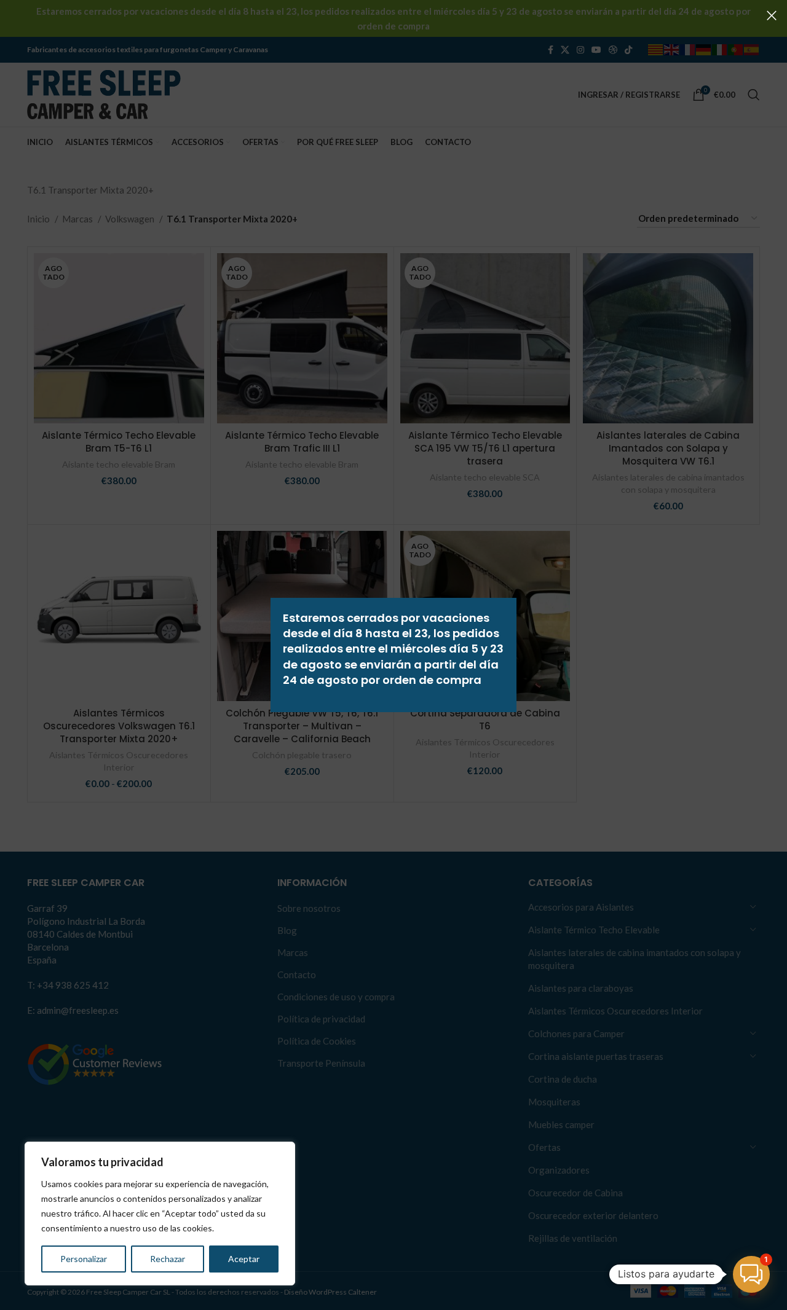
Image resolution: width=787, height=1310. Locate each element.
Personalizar (83, 1258)
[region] (160, 1213)
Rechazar (167, 1258)
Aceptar (243, 1258)
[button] (751, 1274)
